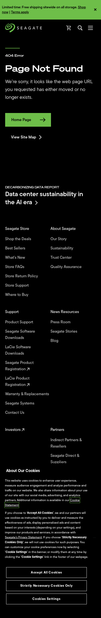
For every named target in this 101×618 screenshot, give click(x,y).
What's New (15, 257)
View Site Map (23, 137)
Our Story (59, 239)
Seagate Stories (64, 331)
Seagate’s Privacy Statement (23, 537)
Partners (57, 430)
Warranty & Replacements (27, 394)
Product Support (19, 322)
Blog (54, 340)
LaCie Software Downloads (18, 350)
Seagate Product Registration (19, 366)
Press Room (61, 322)
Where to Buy (17, 295)
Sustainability (62, 248)
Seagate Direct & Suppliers (64, 458)
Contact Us (15, 412)
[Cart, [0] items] (68, 27)
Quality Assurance (66, 267)
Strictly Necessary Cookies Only (46, 585)
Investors (13, 430)
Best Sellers (15, 248)
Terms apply (20, 12)
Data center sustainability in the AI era (44, 198)
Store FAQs (15, 267)
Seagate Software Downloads (20, 334)
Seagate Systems (20, 403)
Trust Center (61, 257)
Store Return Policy (22, 276)
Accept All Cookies (46, 572)
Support (12, 312)
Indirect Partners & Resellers (66, 443)
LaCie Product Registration (17, 381)
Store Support (17, 285)
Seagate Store (17, 228)
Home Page (21, 120)
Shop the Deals (19, 239)
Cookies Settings (46, 598)
